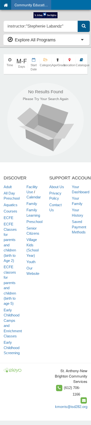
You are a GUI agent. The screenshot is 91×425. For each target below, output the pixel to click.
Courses (10, 211)
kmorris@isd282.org (71, 407)
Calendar (33, 197)
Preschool (34, 222)
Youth (30, 262)
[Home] (5, 5)
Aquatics (10, 205)
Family (31, 204)
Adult (8, 187)
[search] (41, 26)
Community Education (31, 4)
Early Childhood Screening (12, 347)
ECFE (8, 218)
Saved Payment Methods (79, 227)
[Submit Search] (84, 26)
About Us (56, 187)
